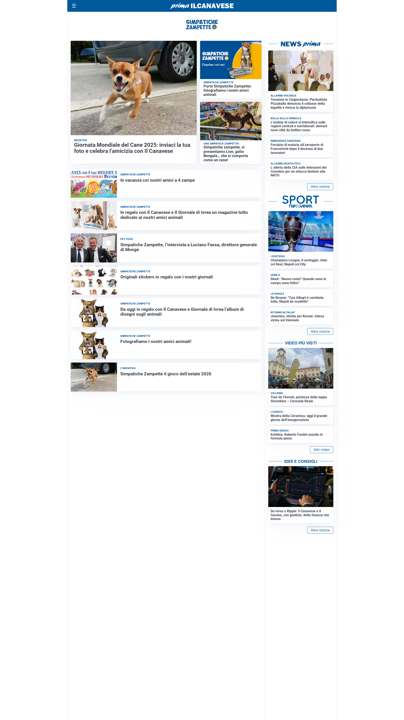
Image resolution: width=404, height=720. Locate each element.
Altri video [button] (322, 449)
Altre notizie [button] (320, 186)
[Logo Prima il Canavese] (202, 6)
